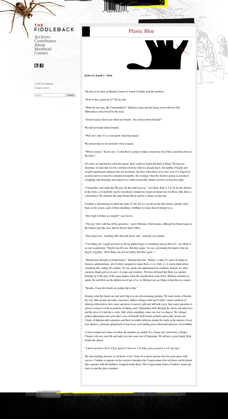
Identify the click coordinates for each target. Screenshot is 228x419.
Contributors (45, 40)
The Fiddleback (54, 27)
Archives (42, 36)
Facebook (42, 65)
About (39, 44)
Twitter (36, 65)
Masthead (42, 48)
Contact (41, 52)
